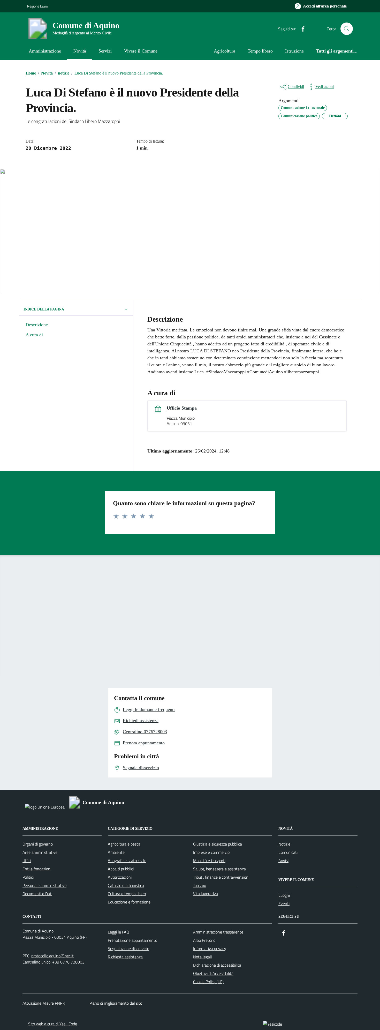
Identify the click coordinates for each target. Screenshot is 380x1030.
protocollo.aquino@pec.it (52, 956)
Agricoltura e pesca (124, 844)
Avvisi (283, 860)
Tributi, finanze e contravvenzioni (221, 877)
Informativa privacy (209, 948)
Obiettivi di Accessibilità (213, 973)
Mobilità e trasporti (209, 860)
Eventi (284, 903)
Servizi (105, 51)
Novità (79, 51)
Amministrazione (45, 51)
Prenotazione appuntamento (132, 940)
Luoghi (284, 895)
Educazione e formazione (129, 902)
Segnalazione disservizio (128, 948)
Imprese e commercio (211, 852)
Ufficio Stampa (182, 408)
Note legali (202, 957)
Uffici (26, 860)
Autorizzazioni (120, 877)
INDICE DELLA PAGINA (44, 309)
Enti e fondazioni (36, 869)
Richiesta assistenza (125, 957)
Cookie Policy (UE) (208, 982)
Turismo (199, 885)
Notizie (284, 844)
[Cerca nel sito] (346, 29)
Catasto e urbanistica (126, 885)
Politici (28, 877)
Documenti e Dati (37, 894)
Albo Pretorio (204, 940)
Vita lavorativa (205, 894)
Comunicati (288, 852)
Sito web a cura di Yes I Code (52, 1024)
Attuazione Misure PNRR (43, 1003)
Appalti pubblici (121, 869)
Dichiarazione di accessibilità (217, 965)
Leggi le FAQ (118, 932)
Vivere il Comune (140, 51)
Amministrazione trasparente (218, 932)
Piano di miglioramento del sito (115, 1003)
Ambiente (116, 852)
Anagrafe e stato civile (127, 860)
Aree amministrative (39, 852)
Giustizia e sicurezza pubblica (217, 844)
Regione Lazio (37, 6)
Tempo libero (260, 51)
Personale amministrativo (44, 885)
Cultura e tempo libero (127, 894)
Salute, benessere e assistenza (219, 869)
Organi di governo (37, 844)
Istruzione (294, 51)
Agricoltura (224, 51)
